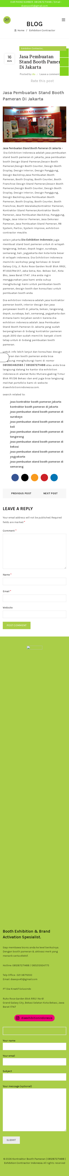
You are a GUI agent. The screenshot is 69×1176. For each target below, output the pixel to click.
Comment (10, 530)
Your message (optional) (17, 1086)
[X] (25, 477)
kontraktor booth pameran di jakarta (34, 406)
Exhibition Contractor (32, 48)
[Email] (34, 477)
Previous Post (21, 493)
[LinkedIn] (54, 477)
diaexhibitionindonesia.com (21, 387)
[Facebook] (15, 477)
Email (7, 591)
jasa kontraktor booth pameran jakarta (35, 401)
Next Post (50, 493)
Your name (9, 1040)
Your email (9, 1055)
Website (8, 607)
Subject (7, 1071)
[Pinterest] (44, 477)
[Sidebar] (4, 357)
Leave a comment (50, 74)
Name (7, 574)
